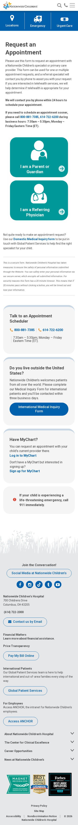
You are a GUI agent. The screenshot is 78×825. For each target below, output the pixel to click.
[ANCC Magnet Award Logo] (18, 784)
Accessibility (13, 816)
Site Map (39, 811)
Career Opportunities (18, 751)
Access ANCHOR (20, 721)
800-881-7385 (29, 117)
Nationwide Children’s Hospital (39, 820)
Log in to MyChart (23, 455)
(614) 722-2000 (13, 612)
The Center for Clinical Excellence (26, 742)
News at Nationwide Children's (24, 759)
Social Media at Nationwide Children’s (39, 573)
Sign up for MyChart (25, 471)
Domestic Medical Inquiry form (34, 239)
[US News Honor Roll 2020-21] (40, 784)
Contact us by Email (27, 622)
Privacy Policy (39, 805)
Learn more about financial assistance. (29, 638)
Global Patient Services (25, 691)
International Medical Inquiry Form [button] (39, 409)
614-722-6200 (49, 117)
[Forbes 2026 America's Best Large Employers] (60, 784)
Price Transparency (16, 646)
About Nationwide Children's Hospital (28, 734)
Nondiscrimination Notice (42, 816)
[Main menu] (72, 5)
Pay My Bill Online (21, 656)
